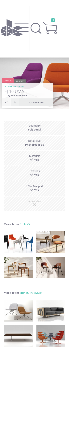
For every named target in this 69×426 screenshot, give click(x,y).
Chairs (21, 86)
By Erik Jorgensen (17, 95)
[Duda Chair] (18, 267)
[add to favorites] (15, 102)
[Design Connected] (12, 29)
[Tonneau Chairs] (51, 267)
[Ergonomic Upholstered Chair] (18, 242)
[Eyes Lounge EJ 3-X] (18, 310)
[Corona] (51, 336)
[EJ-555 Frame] (51, 310)
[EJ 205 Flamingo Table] (18, 336)
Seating (13, 86)
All (6, 86)
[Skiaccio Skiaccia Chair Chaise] (51, 242)
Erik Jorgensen (31, 293)
